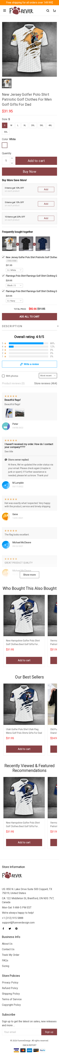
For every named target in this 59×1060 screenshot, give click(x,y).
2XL (33, 125)
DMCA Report (29, 1045)
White (12, 139)
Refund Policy (10, 988)
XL (25, 125)
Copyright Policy (11, 1004)
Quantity (6, 153)
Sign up (49, 1032)
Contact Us (8, 949)
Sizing (5, 966)
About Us (7, 943)
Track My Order (10, 954)
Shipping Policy (11, 993)
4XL (50, 125)
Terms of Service (12, 999)
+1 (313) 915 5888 (12, 918)
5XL (6, 132)
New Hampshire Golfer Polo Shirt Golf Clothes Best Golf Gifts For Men (23, 642)
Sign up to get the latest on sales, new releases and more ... (29, 1023)
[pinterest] (17, 928)
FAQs (5, 960)
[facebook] (4, 928)
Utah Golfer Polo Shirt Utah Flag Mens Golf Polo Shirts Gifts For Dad (24, 731)
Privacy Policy (10, 982)
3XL (41, 125)
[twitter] (11, 928)
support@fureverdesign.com (18, 922)
